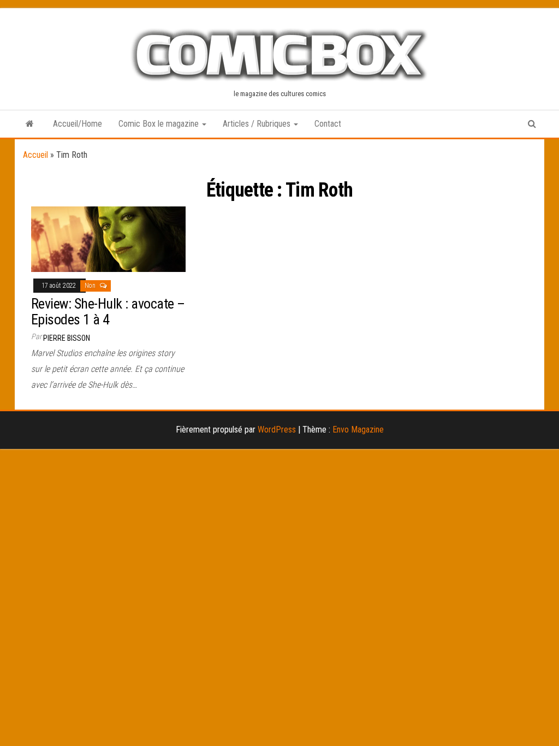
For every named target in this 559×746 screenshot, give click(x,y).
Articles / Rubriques (258, 124)
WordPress (277, 429)
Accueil (35, 155)
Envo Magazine (358, 429)
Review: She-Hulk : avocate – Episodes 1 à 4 (108, 311)
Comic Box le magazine (159, 124)
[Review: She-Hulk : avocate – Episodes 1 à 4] (108, 238)
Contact (327, 124)
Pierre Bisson (66, 338)
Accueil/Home (77, 124)
